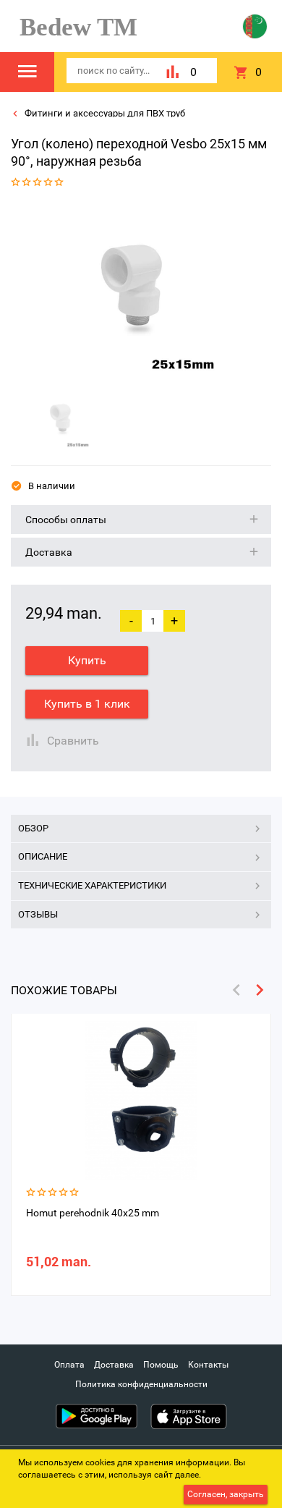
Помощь (161, 1365)
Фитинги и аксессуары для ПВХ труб (103, 113)
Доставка (114, 1365)
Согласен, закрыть (225, 1494)
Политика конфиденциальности (141, 1384)
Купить (87, 660)
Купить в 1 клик (87, 704)
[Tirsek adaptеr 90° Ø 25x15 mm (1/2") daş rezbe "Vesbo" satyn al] (136, 291)
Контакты (208, 1365)
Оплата (69, 1365)
